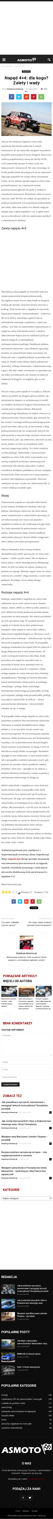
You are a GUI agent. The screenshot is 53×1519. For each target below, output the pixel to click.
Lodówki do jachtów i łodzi (13, 1403)
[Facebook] (23, 1497)
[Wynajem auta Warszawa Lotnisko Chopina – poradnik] (8, 1317)
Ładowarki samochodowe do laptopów (18, 1411)
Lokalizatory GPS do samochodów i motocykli (21, 1399)
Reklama (26, 1511)
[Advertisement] (26, 28)
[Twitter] (30, 1497)
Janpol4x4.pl (13, 859)
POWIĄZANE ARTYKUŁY (20, 976)
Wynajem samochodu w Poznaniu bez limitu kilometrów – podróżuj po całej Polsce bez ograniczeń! (24, 1171)
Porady (4, 1395)
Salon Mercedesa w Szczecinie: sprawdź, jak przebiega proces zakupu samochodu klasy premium (26, 1004)
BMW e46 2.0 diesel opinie (28, 1354)
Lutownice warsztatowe (11, 1427)
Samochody (26, 71)
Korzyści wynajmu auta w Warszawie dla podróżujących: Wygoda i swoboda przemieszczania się (43, 1004)
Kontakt (35, 1511)
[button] (49, 59)
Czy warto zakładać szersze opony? (10, 924)
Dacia (3, 1419)
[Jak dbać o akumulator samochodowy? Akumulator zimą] (8, 1344)
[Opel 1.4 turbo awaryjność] (8, 1370)
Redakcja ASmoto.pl (15, 89)
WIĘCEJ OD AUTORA (17, 981)
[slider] (9, 892)
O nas (17, 1511)
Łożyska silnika (7, 1415)
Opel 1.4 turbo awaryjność (28, 1367)
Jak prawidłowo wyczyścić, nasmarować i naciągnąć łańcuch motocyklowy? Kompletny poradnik (24, 1105)
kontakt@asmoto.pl (36, 1479)
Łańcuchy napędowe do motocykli (16, 1423)
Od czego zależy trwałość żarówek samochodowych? (39, 924)
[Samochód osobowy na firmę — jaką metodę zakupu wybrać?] (9, 991)
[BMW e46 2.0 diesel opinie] (8, 1357)
